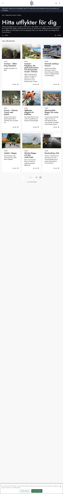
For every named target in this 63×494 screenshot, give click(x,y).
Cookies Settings (25, 491)
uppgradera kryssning (11, 15)
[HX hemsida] (32, 3)
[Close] (60, 486)
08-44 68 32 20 (37, 28)
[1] (22, 177)
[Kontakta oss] (56, 3)
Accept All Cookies (36, 491)
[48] (40, 177)
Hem (3, 15)
